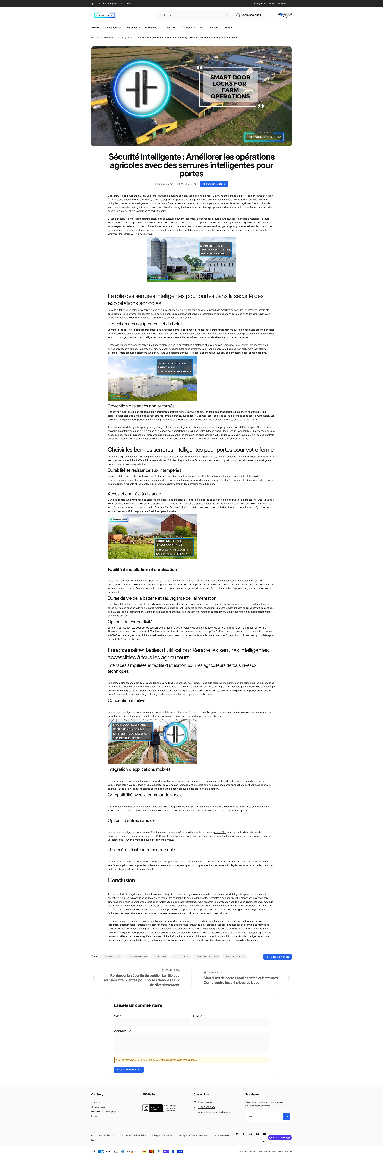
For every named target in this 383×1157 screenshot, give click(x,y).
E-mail (197, 1015)
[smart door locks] (191, 281)
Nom (117, 1015)
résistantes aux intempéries (152, 483)
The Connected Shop (251, 1151)
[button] (285, 15)
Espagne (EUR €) (262, 3)
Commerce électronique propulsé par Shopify (275, 1151)
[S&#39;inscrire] (286, 1116)
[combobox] (193, 15)
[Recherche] (225, 15)
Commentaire (122, 1030)
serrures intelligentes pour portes (143, 203)
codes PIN (220, 832)
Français (282, 3)
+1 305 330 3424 (206, 1107)
